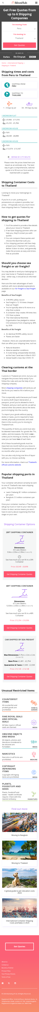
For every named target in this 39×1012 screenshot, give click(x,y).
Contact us (5, 965)
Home (4, 63)
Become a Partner (7, 968)
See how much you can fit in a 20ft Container (19, 559)
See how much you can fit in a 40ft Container (19, 613)
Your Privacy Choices (8, 974)
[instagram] (15, 984)
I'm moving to (19, 34)
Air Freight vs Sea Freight (25, 288)
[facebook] (3, 984)
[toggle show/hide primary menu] (36, 3)
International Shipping (15, 63)
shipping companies (14, 388)
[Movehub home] (19, 2)
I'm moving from (19, 24)
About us (4, 962)
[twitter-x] (9, 984)
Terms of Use (6, 977)
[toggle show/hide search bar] (2, 3)
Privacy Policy (6, 971)
